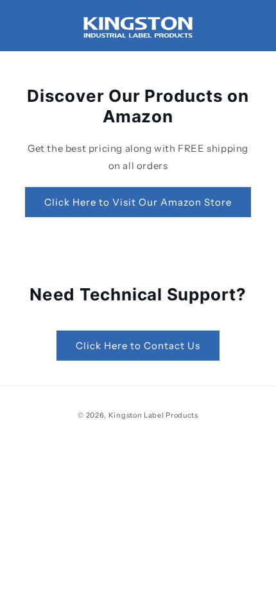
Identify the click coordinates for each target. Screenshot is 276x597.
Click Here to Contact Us (138, 345)
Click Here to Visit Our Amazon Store (138, 202)
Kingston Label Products (153, 415)
